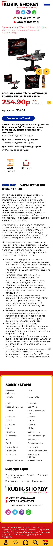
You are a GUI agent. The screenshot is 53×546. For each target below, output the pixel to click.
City (30, 391)
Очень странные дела (36, 411)
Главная (6, 27)
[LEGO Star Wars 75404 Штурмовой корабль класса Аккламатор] (26, 71)
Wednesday (10, 435)
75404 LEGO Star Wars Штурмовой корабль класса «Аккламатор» (24, 30)
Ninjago (31, 428)
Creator (31, 417)
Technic (9, 410)
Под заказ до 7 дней (18, 118)
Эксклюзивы (11, 481)
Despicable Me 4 (35, 443)
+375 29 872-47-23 (28, 22)
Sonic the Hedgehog (37, 450)
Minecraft (32, 403)
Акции (16, 477)
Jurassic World (35, 460)
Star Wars (19, 27)
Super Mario (11, 454)
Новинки (25, 481)
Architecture (11, 417)
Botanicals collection (10, 392)
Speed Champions (14, 407)
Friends (31, 424)
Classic (8, 443)
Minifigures (33, 447)
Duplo (31, 420)
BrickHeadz (33, 439)
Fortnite (9, 397)
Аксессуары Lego (36, 435)
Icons (7, 403)
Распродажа (38, 481)
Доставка (10, 475)
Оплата (20, 475)
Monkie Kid (10, 450)
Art (6, 439)
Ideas (7, 428)
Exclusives (10, 424)
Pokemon (10, 432)
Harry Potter (34, 397)
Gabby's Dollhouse (14, 460)
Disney (8, 420)
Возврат (31, 475)
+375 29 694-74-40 (28, 17)
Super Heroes (34, 432)
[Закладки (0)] (17, 543)
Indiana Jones (11, 447)
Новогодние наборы (34, 455)
